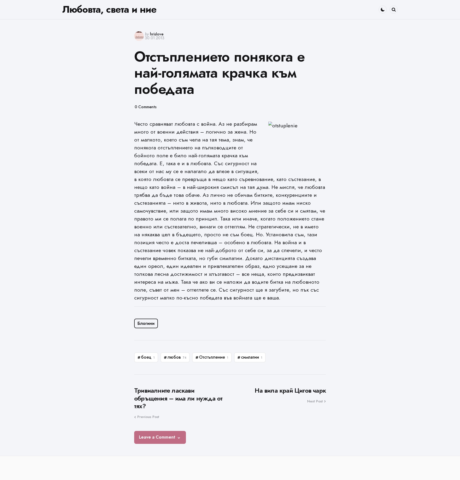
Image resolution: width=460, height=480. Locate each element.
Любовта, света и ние (109, 9)
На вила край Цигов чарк (290, 391)
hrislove (156, 34)
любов (176, 357)
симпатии (251, 357)
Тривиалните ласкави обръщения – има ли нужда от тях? (178, 398)
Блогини (146, 323)
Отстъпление (213, 357)
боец (148, 357)
